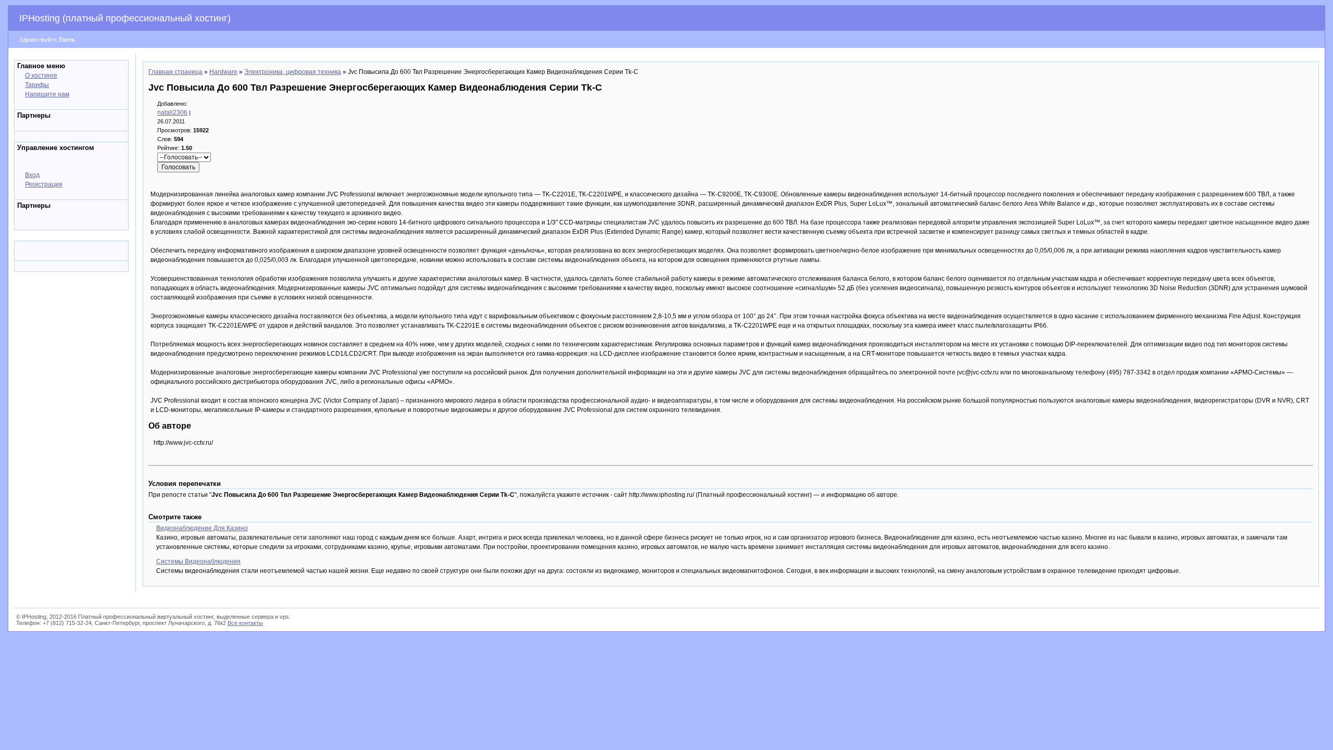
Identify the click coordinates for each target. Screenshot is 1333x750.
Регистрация (43, 184)
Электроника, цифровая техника (292, 72)
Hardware (223, 72)
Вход (32, 175)
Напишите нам (47, 94)
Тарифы (37, 85)
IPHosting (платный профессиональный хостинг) (125, 18)
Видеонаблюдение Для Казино (202, 528)
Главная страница (175, 72)
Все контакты (245, 623)
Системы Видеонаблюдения (198, 561)
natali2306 (172, 112)
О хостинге (41, 75)
